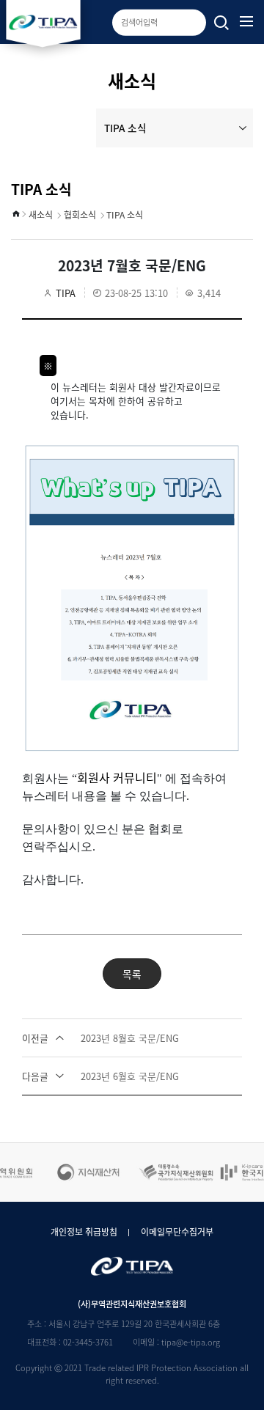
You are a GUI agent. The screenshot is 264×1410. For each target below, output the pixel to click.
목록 (132, 973)
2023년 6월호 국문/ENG (100, 1076)
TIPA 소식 (125, 127)
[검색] (221, 23)
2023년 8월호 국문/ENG (100, 1038)
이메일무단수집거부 (177, 1231)
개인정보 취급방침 (84, 1231)
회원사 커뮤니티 (117, 777)
